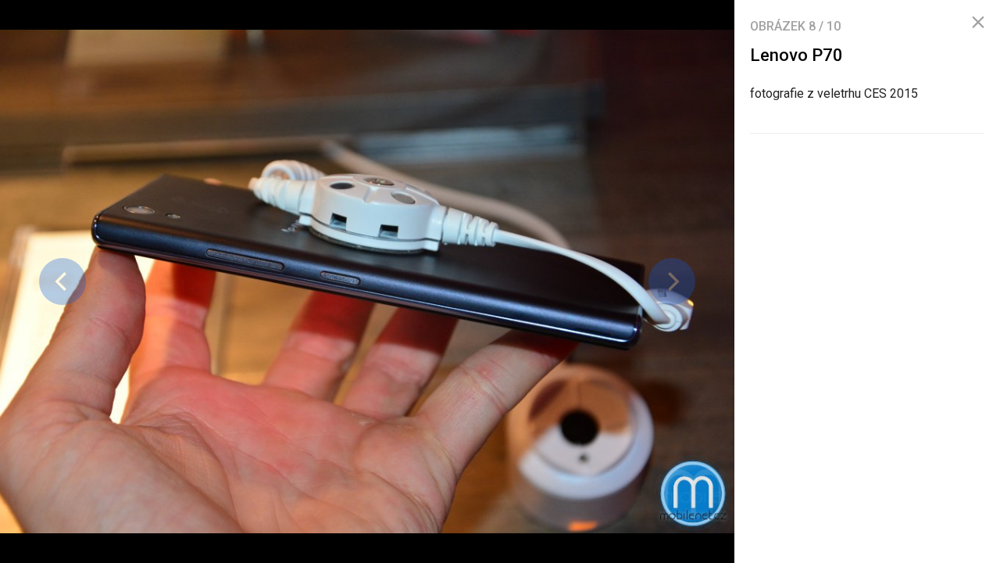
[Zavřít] (978, 22)
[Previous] (62, 281)
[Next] (671, 281)
